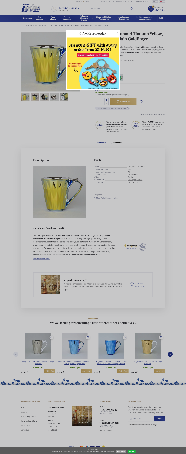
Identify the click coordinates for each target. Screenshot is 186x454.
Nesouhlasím (120, 451)
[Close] (117, 32)
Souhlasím (131, 451)
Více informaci (111, 451)
